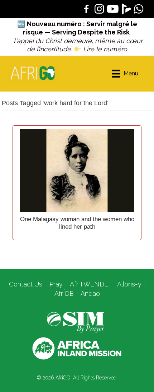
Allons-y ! (130, 284)
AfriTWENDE (89, 284)
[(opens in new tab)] (75, 322)
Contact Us (25, 284)
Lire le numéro (105, 49)
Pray (56, 284)
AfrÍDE (63, 293)
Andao (90, 293)
